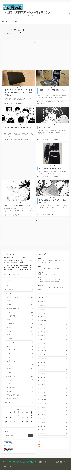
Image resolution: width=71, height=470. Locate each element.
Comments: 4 (42, 103)
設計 (19, 30)
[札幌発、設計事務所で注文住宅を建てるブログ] (13, 7)
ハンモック (21, 342)
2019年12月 (53, 351)
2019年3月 (53, 384)
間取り (21, 369)
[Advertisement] (35, 56)
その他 (20, 380)
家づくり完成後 (19, 376)
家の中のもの (20, 387)
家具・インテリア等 (20, 308)
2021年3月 (53, 313)
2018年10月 (53, 403)
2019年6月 (53, 373)
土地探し (20, 304)
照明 (21, 357)
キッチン (41, 101)
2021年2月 (53, 317)
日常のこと (19, 402)
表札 (21, 365)
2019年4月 (53, 381)
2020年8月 (53, 328)
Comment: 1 (56, 176)
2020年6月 (53, 335)
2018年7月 (53, 415)
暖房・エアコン (21, 350)
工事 (16, 139)
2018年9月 (53, 407)
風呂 (62, 101)
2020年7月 (53, 332)
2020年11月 (53, 320)
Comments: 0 (19, 103)
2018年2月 (53, 433)
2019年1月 (53, 392)
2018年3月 (53, 430)
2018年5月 (53, 422)
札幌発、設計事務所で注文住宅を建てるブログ (21, 462)
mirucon (23, 466)
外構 (20, 384)
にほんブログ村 (8, 445)
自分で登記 (20, 323)
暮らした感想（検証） (20, 395)
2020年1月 (53, 347)
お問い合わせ (13, 21)
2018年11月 (53, 400)
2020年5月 (53, 339)
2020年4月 (53, 343)
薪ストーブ (21, 361)
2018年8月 (53, 411)
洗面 (59, 101)
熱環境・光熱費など (20, 399)
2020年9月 (53, 324)
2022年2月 (53, 302)
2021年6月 (53, 305)
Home (7, 30)
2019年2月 (53, 388)
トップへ (4, 21)
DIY (19, 286)
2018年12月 (53, 396)
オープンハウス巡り (20, 297)
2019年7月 (53, 369)
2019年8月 (53, 366)
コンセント (21, 335)
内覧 (50, 101)
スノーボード (19, 289)
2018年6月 (53, 418)
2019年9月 (53, 362)
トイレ (6, 103)
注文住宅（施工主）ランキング (11, 451)
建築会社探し (20, 320)
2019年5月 (53, 377)
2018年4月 (53, 426)
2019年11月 (53, 354)
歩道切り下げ (21, 316)
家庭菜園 (20, 391)
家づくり (14, 30)
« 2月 (5, 425)
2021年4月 (53, 309)
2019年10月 (53, 358)
